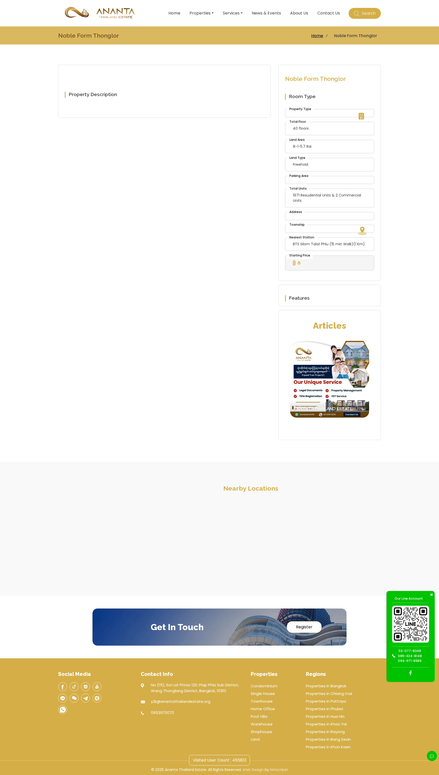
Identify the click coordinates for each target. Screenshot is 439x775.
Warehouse (262, 724)
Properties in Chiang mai (329, 693)
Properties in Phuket (324, 708)
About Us (299, 13)
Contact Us (328, 13)
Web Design (253, 769)
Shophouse (261, 731)
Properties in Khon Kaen (328, 747)
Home (174, 13)
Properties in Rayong (325, 731)
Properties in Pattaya (326, 701)
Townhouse (262, 701)
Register (304, 627)
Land (255, 739)
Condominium (264, 686)
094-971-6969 (409, 661)
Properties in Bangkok (326, 686)
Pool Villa (259, 716)
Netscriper (279, 769)
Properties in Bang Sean (328, 739)
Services (231, 13)
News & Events (266, 13)
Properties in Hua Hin (325, 716)
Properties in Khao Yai (326, 724)
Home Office (263, 708)
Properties (200, 13)
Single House (263, 693)
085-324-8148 (410, 656)
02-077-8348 (409, 651)
